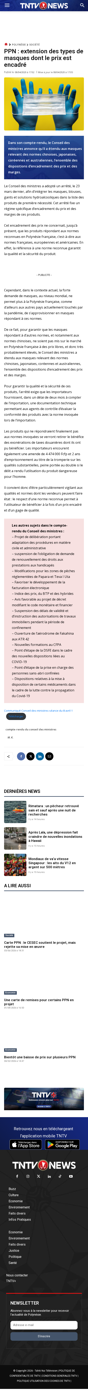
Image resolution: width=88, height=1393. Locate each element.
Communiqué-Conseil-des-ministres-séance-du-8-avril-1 (38, 710)
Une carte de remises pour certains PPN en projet (39, 1002)
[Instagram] (28, 1176)
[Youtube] (71, 1176)
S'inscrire (44, 1336)
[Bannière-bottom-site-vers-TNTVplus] (44, 1109)
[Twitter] (38, 1176)
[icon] (6, 44)
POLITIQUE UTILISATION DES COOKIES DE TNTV (43, 1381)
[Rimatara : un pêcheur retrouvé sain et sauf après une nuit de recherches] (15, 812)
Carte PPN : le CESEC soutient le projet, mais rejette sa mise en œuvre (40, 945)
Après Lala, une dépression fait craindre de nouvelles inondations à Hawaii (55, 836)
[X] (30, 756)
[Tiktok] (60, 1176)
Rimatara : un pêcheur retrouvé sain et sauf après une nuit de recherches (53, 810)
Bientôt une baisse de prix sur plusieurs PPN (40, 1057)
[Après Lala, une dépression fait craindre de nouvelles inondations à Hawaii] (15, 838)
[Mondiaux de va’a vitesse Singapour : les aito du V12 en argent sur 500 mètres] (15, 865)
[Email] (49, 756)
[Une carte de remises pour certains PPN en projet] (44, 976)
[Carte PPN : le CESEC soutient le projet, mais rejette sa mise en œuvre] (44, 919)
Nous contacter (17, 1275)
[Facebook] (21, 756)
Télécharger (16, 716)
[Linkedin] (40, 756)
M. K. (10, 737)
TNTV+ (11, 1281)
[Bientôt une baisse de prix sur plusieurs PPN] (44, 1034)
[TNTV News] (44, 1165)
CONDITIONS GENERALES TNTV (59, 1375)
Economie (10, 993)
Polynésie (19, 44)
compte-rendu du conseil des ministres (31, 729)
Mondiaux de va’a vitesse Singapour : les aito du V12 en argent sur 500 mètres (52, 863)
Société (34, 44)
